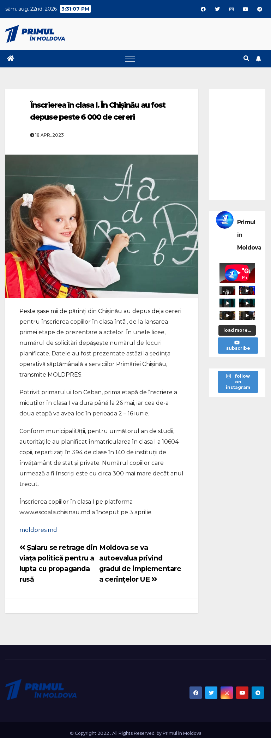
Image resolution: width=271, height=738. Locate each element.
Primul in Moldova (182, 733)
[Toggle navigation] (129, 59)
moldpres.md (38, 530)
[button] (246, 58)
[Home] (10, 58)
